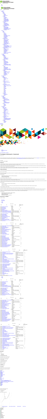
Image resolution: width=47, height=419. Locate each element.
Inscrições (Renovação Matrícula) (7, 52)
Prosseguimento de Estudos (4, 150)
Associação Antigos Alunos (7, 119)
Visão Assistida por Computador (5, 262)
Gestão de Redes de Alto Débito (5, 344)
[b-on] (1, 385)
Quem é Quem (24, 406)
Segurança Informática (4, 259)
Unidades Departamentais (6, 25)
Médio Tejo (5, 121)
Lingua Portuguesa (4, 208)
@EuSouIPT (5, 71)
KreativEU (4, 97)
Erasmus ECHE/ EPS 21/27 (7, 102)
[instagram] (2, 407)
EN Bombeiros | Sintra (6, 41)
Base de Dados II (4, 252)
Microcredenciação (6, 36)
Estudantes (4, 55)
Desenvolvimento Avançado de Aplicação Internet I (7, 328)
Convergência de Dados (4, 267)
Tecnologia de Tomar (6, 24)
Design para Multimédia (4, 289)
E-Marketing (3, 268)
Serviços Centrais (6, 61)
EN (0, 123)
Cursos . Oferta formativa (2, 152)
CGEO (5, 82)
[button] (0, 418)
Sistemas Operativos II (4, 318)
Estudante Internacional (5, 98)
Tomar (4, 122)
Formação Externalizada (5, 38)
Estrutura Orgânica (19, 406)
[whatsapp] (6, 407)
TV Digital (3, 274)
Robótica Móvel (3, 306)
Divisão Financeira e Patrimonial (7, 28)
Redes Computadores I (4, 230)
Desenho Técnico (4, 207)
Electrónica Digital (4, 311)
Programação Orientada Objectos (5, 304)
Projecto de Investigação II (5, 257)
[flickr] (5, 407)
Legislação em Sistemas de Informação (6, 313)
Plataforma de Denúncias (4, 406)
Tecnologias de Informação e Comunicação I (6, 211)
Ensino (2, 30)
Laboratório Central (5, 77)
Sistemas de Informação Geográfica (5, 261)
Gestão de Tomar (6, 23)
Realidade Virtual (4, 347)
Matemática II (3, 218)
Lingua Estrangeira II (4, 291)
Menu (4, 13)
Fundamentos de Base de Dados (5, 301)
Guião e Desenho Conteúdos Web (5, 237)
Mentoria (5, 72)
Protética (3, 332)
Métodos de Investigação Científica (5, 219)
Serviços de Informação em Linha (5, 260)
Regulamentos (5, 50)
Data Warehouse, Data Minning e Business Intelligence (7, 253)
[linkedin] (4, 407)
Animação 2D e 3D (4, 235)
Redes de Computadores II (4, 242)
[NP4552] (1, 382)
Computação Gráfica (4, 226)
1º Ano (2, 201)
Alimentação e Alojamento (5, 112)
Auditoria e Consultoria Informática (5, 339)
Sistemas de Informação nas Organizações (6, 245)
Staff (3, 65)
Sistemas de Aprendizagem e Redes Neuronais (6, 244)
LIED (4, 89)
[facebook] (0, 407)
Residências (5, 115)
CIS (4, 87)
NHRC (5, 91)
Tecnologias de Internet (4, 233)
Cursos (4, 33)
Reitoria (5, 18)
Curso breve (5, 37)
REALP (3, 103)
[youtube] (3, 407)
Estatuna (5, 110)
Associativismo (4, 116)
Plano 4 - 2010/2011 (10, 275)
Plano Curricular (3, 200)
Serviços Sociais (5, 58)
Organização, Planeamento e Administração (6, 229)
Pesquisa (2, 123)
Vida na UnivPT (3, 106)
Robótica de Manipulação (4, 243)
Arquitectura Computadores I (5, 206)
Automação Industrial (4, 214)
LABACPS (5, 88)
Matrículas (5, 51)
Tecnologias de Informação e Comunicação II (6, 294)
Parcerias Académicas (6, 45)
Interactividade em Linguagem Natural (6, 216)
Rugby (4, 111)
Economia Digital (4, 330)
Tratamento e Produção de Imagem (5, 308)
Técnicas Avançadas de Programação (5, 320)
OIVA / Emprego (6, 74)
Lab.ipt (5, 79)
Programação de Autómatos (5, 240)
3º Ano (2, 202)
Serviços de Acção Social (6, 29)
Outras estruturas (5, 94)
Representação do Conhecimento (5, 231)
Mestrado (5, 34)
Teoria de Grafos (3, 220)
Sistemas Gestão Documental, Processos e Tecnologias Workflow (8, 335)
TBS (4, 95)
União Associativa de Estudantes (7, 118)
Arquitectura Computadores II (5, 213)
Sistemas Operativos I (4, 232)
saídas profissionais (21, 158)
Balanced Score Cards (4, 266)
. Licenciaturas (6, 152)
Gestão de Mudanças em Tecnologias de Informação (7, 269)
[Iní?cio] (7, 3)
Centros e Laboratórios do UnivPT (6, 84)
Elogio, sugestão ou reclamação (12, 406)
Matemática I (3, 209)
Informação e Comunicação (5, 215)
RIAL (4, 105)
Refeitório (5, 114)
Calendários (5, 49)
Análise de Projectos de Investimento (6, 264)
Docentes (4, 59)
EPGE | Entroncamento (6, 42)
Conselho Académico (6, 19)
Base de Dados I (3, 236)
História (5, 14)
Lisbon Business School (6, 46)
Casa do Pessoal (5, 68)
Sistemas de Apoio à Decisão (5, 273)
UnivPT (2, 11)
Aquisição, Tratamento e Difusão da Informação (7, 225)
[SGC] (1, 383)
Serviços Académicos (6, 27)
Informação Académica (5, 47)
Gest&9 (5, 92)
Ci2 (4, 83)
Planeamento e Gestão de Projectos (5, 271)
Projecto (3, 272)
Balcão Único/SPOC (6, 53)
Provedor (5, 57)
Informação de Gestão (6, 20)
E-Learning (3, 255)
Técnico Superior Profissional (7, 35)
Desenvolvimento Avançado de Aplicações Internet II (7, 342)
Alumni (5, 75)
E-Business (3, 254)
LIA (4, 80)
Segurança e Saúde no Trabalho (7, 64)
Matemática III (3, 228)
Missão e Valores (6, 15)
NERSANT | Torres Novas (7, 43)
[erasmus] (1, 384)
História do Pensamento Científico (5, 238)
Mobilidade (4, 100)
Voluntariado (5, 73)
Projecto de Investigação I (4, 315)
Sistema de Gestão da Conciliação (7, 69)
